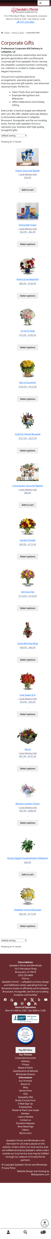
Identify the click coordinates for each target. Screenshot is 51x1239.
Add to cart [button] (28, 189)
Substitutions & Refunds (25, 1070)
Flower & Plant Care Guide (25, 1110)
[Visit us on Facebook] (5, 999)
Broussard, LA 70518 (25, 971)
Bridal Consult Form (25, 1100)
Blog (25, 1087)
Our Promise (25, 1080)
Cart (39, 1231)
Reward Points (25, 1067)
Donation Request (25, 1123)
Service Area (25, 1090)
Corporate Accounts (25, 1057)
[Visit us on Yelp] (39, 999)
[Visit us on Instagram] (22, 1003)
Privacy (25, 1064)
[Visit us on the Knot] (15, 1003)
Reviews (25, 1113)
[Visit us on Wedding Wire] (29, 1003)
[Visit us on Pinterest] (25, 999)
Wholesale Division (25, 1074)
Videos (25, 1129)
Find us (25, 978)
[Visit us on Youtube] (45, 999)
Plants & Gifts (18, 32)
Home (7, 32)
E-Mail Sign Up (25, 1103)
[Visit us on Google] (12, 999)
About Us (25, 1084)
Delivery (25, 1061)
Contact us (25, 1119)
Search (25, 1232)
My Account (8, 1232)
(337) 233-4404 (26, 22)
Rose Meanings (25, 1126)
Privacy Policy (8, 1167)
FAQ (25, 1093)
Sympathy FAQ (25, 1097)
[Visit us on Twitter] (32, 999)
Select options (27, 244)
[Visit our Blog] (35, 1003)
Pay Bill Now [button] (25, 1049)
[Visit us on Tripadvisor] (18, 999)
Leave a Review (25, 1116)
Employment (25, 1106)
